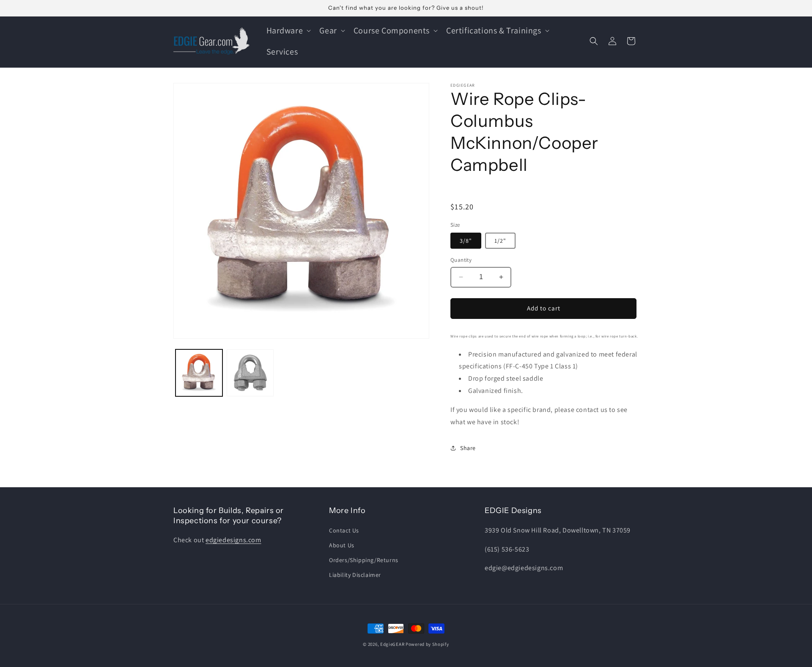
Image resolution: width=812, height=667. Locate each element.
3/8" (466, 240)
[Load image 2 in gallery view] (250, 372)
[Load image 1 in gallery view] (199, 372)
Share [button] (468, 448)
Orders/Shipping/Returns (363, 560)
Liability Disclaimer (355, 575)
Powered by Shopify (427, 644)
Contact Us (344, 530)
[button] (288, 30)
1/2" (500, 240)
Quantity (461, 260)
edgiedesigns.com (233, 539)
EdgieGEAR (392, 644)
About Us (341, 545)
